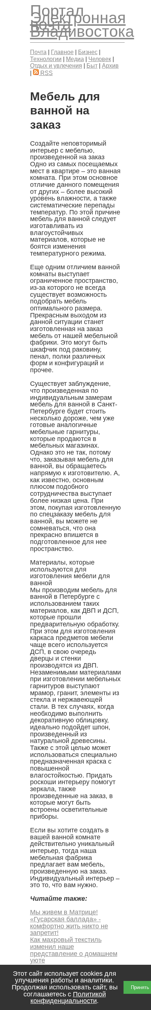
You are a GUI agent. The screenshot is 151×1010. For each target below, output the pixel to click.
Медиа (75, 59)
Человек (99, 59)
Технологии (46, 59)
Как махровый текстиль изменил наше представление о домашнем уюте (73, 950)
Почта (38, 52)
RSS (46, 73)
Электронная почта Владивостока (82, 24)
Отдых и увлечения (56, 65)
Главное (62, 52)
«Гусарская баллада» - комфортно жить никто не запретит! (69, 925)
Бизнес (87, 52)
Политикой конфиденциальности (68, 998)
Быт (91, 65)
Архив (110, 65)
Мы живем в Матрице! (64, 912)
